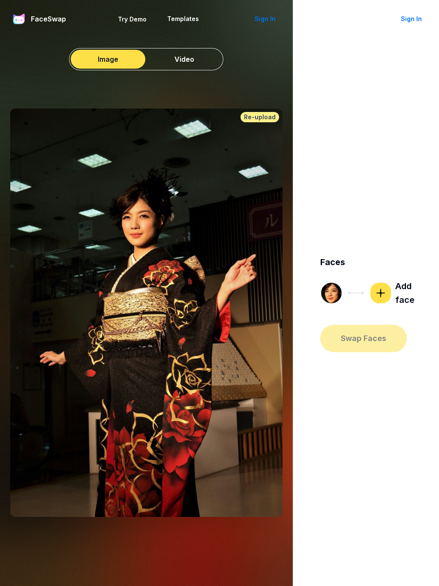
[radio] (108, 59)
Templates (183, 18)
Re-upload (260, 117)
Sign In (265, 18)
